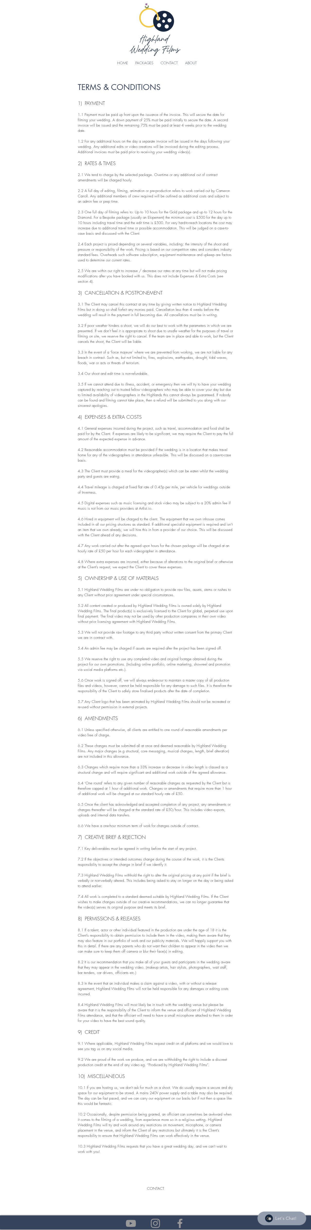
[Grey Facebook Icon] (180, 1223)
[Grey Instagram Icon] (155, 1223)
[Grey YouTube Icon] (131, 1223)
